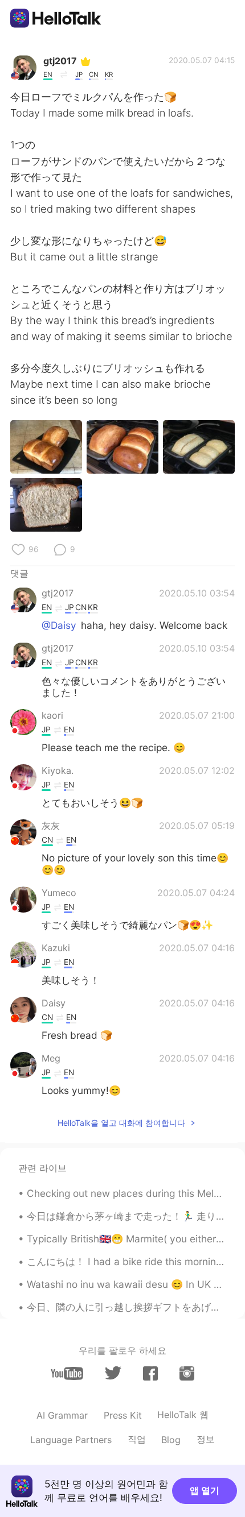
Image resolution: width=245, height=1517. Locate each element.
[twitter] (113, 1373)
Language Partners (71, 1439)
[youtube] (67, 1373)
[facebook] (150, 1373)
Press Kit (123, 1415)
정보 (206, 1439)
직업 (137, 1439)
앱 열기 (204, 1490)
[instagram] (186, 1373)
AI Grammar (62, 1415)
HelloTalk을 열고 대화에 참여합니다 (121, 1123)
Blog (171, 1439)
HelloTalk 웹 (183, 1414)
